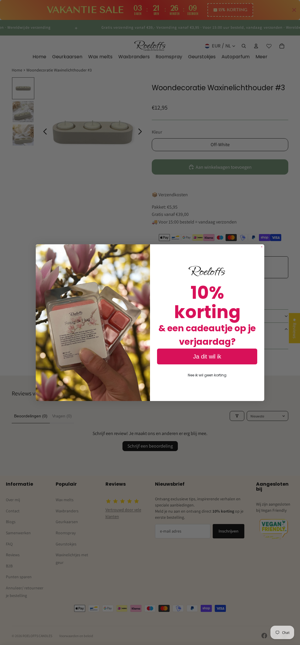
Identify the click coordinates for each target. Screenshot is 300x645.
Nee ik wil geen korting (207, 375)
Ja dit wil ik (207, 356)
